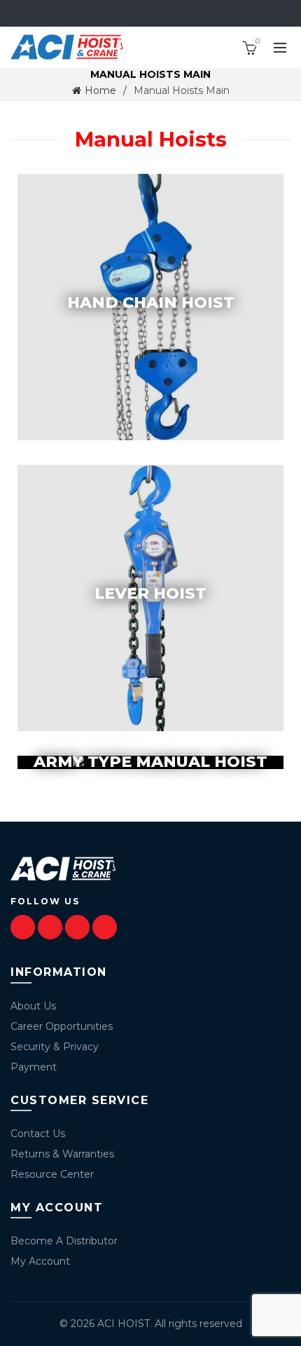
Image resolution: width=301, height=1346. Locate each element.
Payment (33, 1067)
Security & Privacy (54, 1046)
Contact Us (37, 1133)
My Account (40, 1261)
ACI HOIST (123, 1323)
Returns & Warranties (62, 1154)
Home (100, 90)
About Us (33, 1006)
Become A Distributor (64, 1241)
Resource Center (52, 1174)
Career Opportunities (61, 1026)
